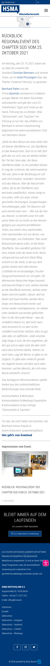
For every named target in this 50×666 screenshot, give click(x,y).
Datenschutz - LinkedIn (11, 629)
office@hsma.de (10, 2)
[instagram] (25, 647)
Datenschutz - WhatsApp (12, 633)
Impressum (6, 607)
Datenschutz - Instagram (12, 620)
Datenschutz (7, 616)
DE (38, 2)
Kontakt (5, 611)
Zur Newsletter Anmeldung (26, 533)
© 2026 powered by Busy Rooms (23, 661)
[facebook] (17, 647)
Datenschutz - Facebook (12, 624)
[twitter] (34, 647)
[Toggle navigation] (46, 10)
